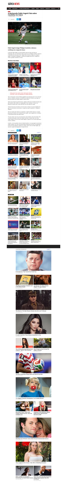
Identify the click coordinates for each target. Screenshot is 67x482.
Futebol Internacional (24, 8)
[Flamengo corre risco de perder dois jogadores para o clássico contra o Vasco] (36, 236)
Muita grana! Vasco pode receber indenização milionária (21, 93)
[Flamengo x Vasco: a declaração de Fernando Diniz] (36, 224)
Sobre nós (48, 8)
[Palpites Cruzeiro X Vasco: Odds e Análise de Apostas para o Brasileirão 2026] (36, 200)
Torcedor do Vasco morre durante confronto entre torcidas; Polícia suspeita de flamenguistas (12, 242)
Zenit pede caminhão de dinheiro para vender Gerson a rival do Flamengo (24, 90)
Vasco (9, 11)
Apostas (53, 8)
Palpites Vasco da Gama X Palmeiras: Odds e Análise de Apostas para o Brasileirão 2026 (13, 217)
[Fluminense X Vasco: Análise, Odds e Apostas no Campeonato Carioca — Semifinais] (24, 212)
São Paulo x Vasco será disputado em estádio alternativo (21, 94)
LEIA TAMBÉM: (11, 194)
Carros (33, 8)
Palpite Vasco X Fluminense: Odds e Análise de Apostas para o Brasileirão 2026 (24, 205)
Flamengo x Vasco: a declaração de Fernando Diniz (36, 229)
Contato (42, 8)
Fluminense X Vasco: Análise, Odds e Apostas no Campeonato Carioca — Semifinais (24, 218)
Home (10, 8)
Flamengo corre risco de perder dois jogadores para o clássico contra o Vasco (36, 241)
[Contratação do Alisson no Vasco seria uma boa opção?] (13, 200)
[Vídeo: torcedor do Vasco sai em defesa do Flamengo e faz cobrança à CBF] (36, 212)
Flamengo (32, 215)
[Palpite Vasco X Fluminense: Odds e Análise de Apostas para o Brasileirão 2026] (24, 200)
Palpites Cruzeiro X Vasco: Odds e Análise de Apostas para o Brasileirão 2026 (36, 205)
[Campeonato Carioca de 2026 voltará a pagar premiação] (13, 224)
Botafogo (9, 239)
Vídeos (37, 8)
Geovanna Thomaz (12, 16)
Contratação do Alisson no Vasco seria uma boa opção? (12, 205)
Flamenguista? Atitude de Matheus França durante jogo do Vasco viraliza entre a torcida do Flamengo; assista (24, 242)
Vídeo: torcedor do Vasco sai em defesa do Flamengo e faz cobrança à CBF (36, 217)
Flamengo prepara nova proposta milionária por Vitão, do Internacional (35, 75)
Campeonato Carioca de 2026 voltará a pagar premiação (13, 229)
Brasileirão (14, 8)
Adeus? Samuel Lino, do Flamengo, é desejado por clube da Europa (35, 89)
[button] (59, 8)
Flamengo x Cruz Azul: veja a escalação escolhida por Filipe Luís (24, 75)
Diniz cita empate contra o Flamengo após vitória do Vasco (23, 230)
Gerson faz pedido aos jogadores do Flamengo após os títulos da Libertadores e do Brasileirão (13, 75)
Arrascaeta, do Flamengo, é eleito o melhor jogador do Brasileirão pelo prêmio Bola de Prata (13, 90)
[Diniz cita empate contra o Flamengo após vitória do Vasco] (24, 224)
